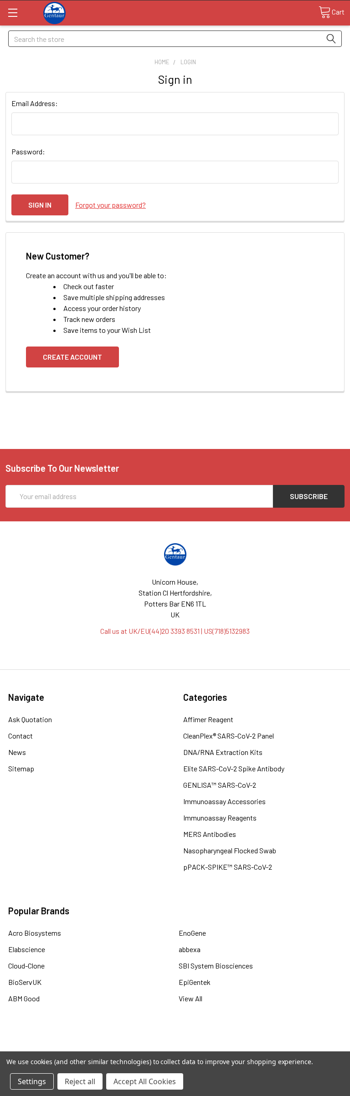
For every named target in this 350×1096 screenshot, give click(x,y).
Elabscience (26, 949)
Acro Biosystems (34, 932)
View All (190, 998)
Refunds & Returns (217, 1047)
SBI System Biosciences (216, 965)
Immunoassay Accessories (224, 801)
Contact (20, 735)
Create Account (72, 356)
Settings (32, 1081)
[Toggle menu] (12, 12)
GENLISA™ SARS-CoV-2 (219, 784)
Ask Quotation (30, 719)
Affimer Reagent (208, 719)
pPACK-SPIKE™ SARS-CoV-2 (227, 866)
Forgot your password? (110, 204)
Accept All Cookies (144, 1081)
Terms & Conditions (48, 1047)
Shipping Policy (132, 1047)
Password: (28, 151)
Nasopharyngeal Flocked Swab (229, 850)
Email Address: (34, 103)
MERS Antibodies (209, 834)
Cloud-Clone (26, 965)
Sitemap (21, 768)
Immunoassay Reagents (220, 817)
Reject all (80, 1081)
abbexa (190, 949)
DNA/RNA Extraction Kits (222, 752)
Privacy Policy (302, 1047)
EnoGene (192, 932)
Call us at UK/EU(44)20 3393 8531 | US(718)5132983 (175, 631)
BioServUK (24, 982)
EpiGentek (195, 982)
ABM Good (24, 998)
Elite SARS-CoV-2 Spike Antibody (233, 768)
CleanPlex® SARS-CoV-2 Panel (228, 735)
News (17, 752)
